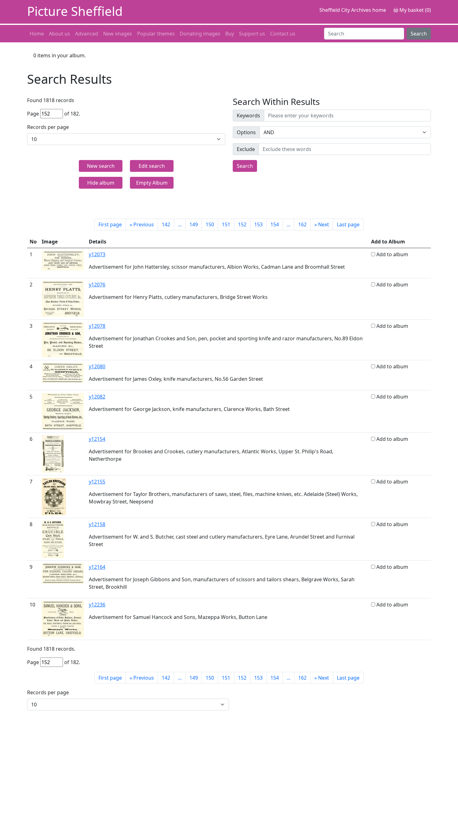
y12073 (97, 254)
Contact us (282, 33)
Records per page (48, 127)
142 (166, 224)
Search (419, 33)
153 (258, 224)
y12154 (97, 439)
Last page (348, 224)
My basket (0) (414, 10)
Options (246, 132)
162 (302, 224)
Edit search (152, 166)
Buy (229, 33)
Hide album (100, 182)
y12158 (97, 524)
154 (274, 224)
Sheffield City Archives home (352, 10)
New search (101, 166)
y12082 (97, 396)
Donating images (200, 33)
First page (110, 224)
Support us (252, 33)
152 (242, 224)
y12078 (97, 326)
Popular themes (156, 33)
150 (210, 224)
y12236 (97, 604)
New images (117, 33)
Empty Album (152, 182)
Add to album (392, 254)
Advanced (86, 33)
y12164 (97, 567)
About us (59, 33)
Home (37, 33)
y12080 (97, 366)
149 (193, 224)
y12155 (97, 481)
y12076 (97, 284)
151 (226, 224)
